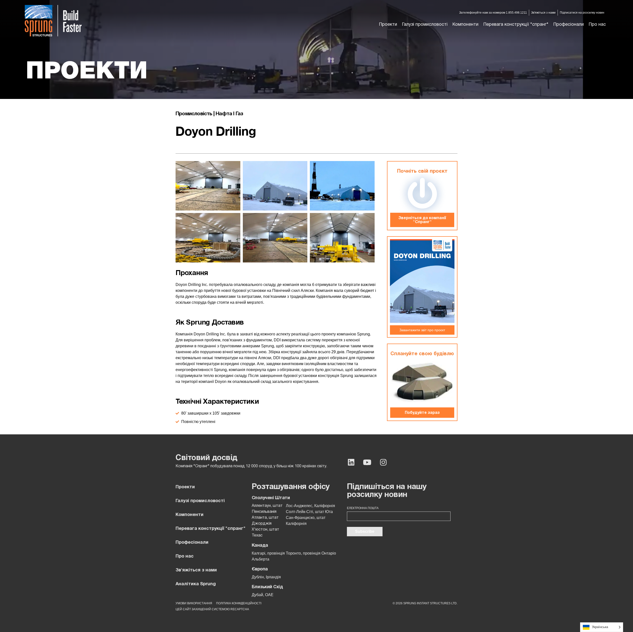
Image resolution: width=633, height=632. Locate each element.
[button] (425, 25)
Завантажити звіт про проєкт (422, 330)
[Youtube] (367, 462)
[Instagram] (383, 462)
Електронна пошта (363, 508)
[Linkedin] (351, 462)
